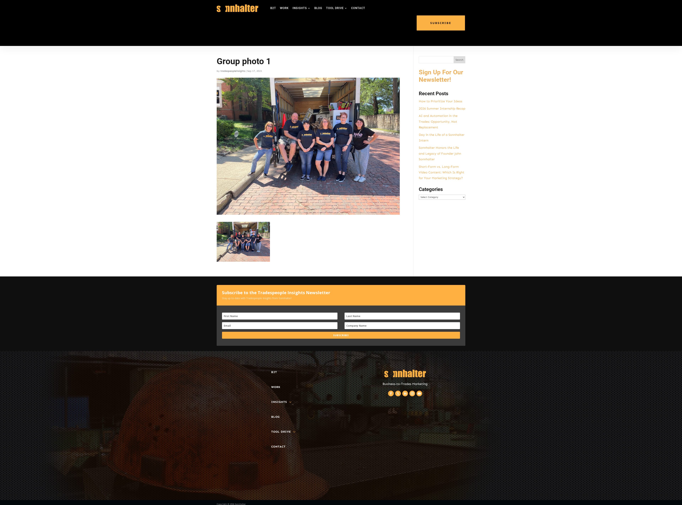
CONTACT (358, 8)
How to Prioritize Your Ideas (440, 101)
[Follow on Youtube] (419, 393)
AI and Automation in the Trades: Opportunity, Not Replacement (438, 121)
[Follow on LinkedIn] (405, 393)
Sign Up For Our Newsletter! (441, 76)
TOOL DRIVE (335, 8)
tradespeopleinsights (232, 71)
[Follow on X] (398, 393)
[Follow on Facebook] (391, 393)
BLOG (318, 8)
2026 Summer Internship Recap (442, 108)
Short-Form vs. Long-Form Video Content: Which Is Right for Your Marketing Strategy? (441, 172)
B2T (273, 8)
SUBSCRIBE (440, 23)
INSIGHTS (300, 8)
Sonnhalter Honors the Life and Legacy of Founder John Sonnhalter (440, 153)
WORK (284, 8)
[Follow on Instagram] (412, 393)
